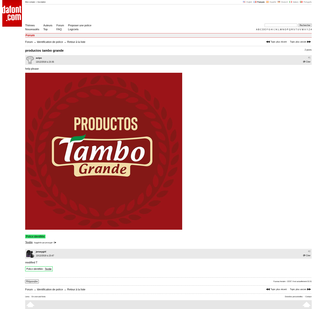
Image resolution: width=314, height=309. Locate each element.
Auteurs (47, 25)
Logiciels (73, 29)
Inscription (41, 2)
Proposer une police (79, 25)
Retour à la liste (76, 42)
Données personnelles (294, 297)
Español (273, 2)
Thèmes (30, 25)
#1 (309, 57)
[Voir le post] (55, 243)
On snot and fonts (38, 297)
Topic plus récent (278, 42)
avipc (39, 58)
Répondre (32, 281)
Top (45, 29)
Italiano (295, 2)
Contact (308, 297)
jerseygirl (48, 243)
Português (307, 2)
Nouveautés (32, 29)
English (249, 2)
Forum (60, 25)
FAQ (59, 29)
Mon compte (30, 2)
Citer (308, 61)
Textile (29, 242)
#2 (309, 251)
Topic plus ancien (298, 42)
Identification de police (50, 42)
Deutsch (284, 2)
